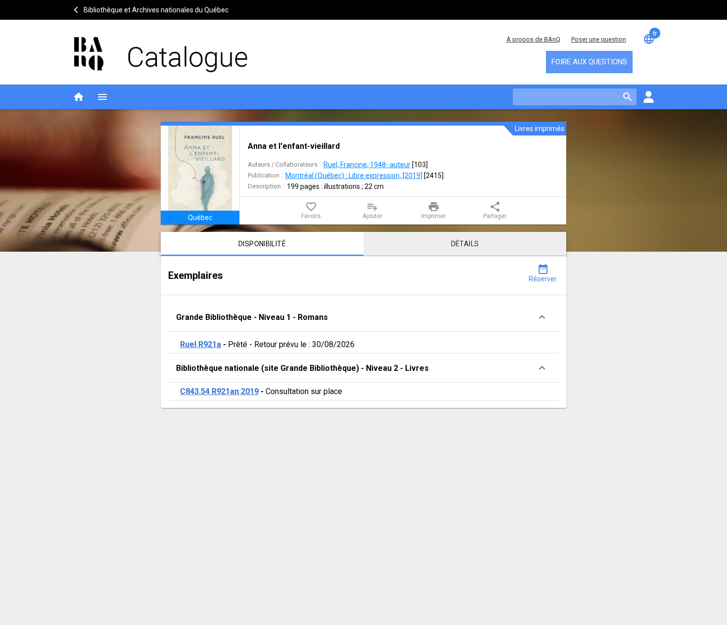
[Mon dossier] (648, 97)
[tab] (262, 244)
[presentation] (200, 175)
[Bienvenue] (160, 49)
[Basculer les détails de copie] (542, 317)
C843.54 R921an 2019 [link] (219, 391)
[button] (363, 317)
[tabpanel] (363, 332)
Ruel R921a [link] (200, 344)
